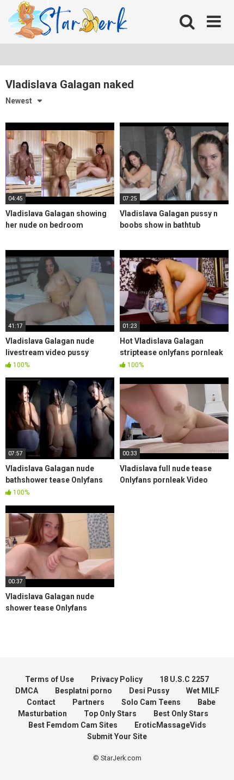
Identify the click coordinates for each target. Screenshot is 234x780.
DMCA (26, 690)
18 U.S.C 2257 (184, 679)
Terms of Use (49, 679)
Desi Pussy (149, 690)
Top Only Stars (110, 713)
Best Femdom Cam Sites (73, 725)
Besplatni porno (83, 690)
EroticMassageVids (170, 725)
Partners (88, 702)
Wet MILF (202, 690)
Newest (18, 100)
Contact (41, 702)
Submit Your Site (117, 736)
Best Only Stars (180, 713)
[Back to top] (214, 758)
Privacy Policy (117, 679)
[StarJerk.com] (68, 22)
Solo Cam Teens (151, 702)
